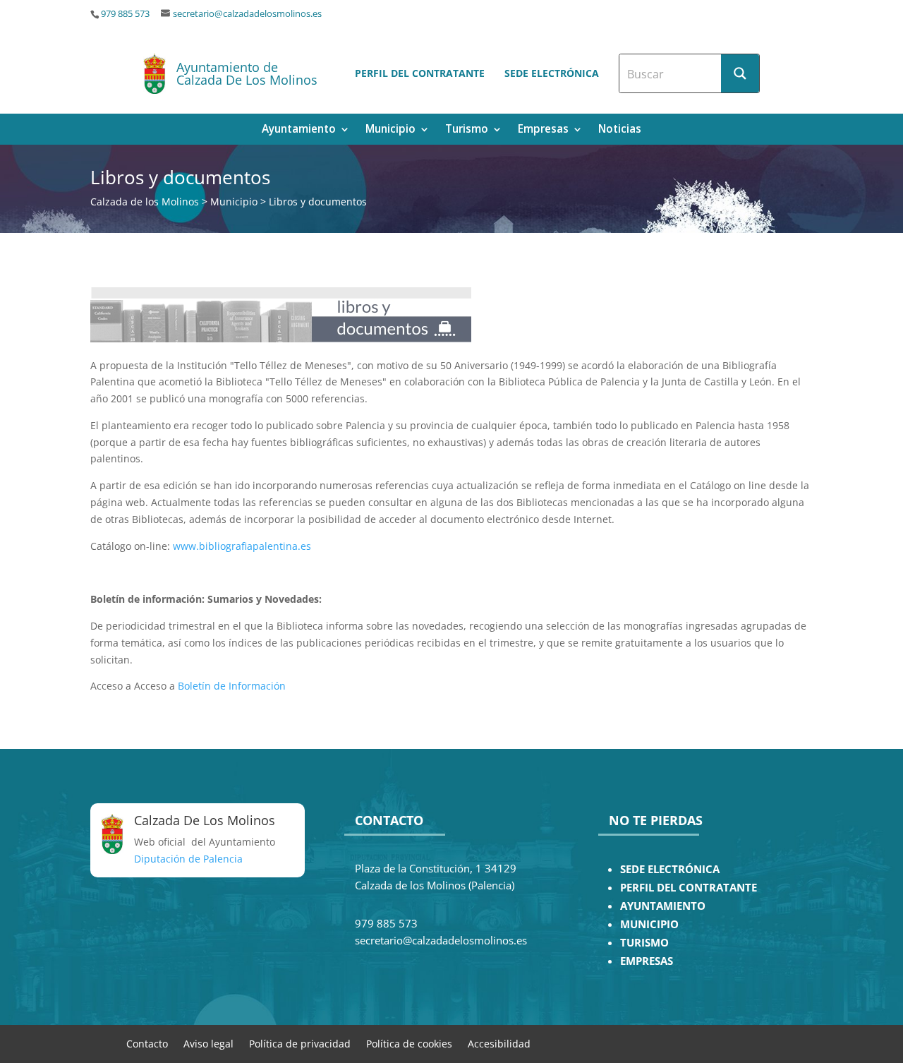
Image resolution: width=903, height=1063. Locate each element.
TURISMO (644, 942)
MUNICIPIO (649, 924)
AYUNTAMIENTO (662, 906)
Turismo (466, 130)
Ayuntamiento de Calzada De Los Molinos (246, 73)
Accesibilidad (499, 1043)
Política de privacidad (300, 1043)
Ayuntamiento (299, 130)
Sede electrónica (551, 73)
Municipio (390, 130)
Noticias (619, 130)
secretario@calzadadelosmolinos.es (247, 14)
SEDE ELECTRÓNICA (670, 869)
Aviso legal (208, 1043)
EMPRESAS (646, 961)
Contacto (147, 1043)
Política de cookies (409, 1043)
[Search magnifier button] (740, 73)
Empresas (543, 130)
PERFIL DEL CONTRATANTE (688, 887)
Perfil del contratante (420, 73)
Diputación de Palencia (188, 858)
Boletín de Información (232, 685)
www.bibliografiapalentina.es (242, 546)
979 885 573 (125, 14)
